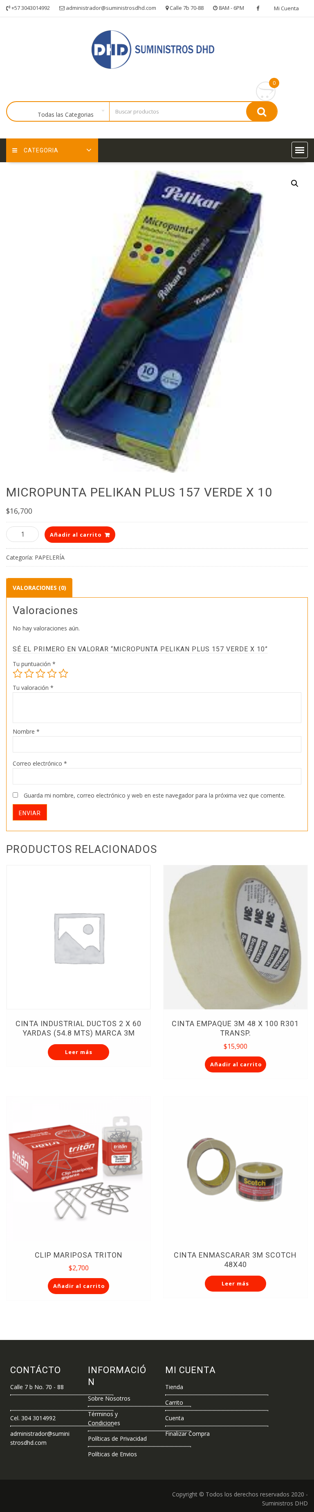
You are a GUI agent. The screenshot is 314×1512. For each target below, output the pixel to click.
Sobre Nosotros (109, 1398)
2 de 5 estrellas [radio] (29, 673)
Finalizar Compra (187, 1433)
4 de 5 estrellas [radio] (52, 673)
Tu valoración (33, 687)
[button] (300, 150)
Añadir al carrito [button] (236, 1064)
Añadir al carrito (76, 534)
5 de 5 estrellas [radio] (63, 673)
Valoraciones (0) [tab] (39, 588)
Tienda (174, 1387)
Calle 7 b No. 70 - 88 (37, 1387)
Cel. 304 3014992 (33, 1418)
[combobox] (68, 112)
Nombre (26, 731)
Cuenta (174, 1418)
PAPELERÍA (50, 557)
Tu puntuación (34, 664)
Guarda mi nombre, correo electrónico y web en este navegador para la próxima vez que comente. (154, 795)
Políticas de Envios (112, 1454)
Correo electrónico (40, 763)
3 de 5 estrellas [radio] (40, 673)
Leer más (78, 1052)
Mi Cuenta (286, 8)
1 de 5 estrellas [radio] (17, 673)
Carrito (174, 1402)
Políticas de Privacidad (117, 1438)
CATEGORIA (41, 150)
